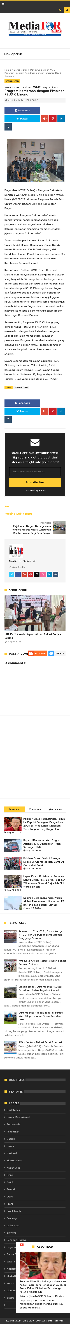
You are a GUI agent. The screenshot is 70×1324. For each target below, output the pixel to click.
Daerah (11, 1139)
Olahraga (12, 1218)
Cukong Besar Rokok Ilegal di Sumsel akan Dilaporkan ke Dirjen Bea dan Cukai (40, 1016)
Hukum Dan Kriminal (18, 1117)
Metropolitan (14, 1160)
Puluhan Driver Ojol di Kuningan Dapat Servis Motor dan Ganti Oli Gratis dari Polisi (43, 862)
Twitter (23, 119)
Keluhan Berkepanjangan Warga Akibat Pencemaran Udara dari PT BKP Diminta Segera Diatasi (43, 901)
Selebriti (11, 1189)
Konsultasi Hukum (17, 1283)
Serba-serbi (20, 69)
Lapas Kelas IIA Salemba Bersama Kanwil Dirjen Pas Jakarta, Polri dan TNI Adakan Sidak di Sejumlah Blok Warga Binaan (44, 881)
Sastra (10, 1297)
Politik (10, 1182)
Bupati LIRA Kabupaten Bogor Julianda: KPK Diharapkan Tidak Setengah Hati (42, 844)
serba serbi (13, 1225)
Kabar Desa (13, 1167)
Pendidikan (13, 1131)
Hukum (11, 1146)
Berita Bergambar (17, 1254)
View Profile (18, 567)
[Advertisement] (35, 759)
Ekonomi (11, 1232)
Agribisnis (12, 1269)
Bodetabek (13, 1110)
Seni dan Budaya (17, 1240)
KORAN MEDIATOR (16, 1320)
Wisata (11, 1261)
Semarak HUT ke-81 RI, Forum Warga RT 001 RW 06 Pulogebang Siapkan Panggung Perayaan (40, 935)
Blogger (40, 653)
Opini (10, 1196)
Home (7, 69)
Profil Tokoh (14, 1211)
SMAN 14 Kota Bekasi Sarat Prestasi (40, 1042)
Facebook (23, 110)
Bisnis (10, 1175)
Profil (10, 1204)
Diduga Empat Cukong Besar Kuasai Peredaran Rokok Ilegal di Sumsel (40, 988)
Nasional (12, 1153)
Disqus (59, 653)
